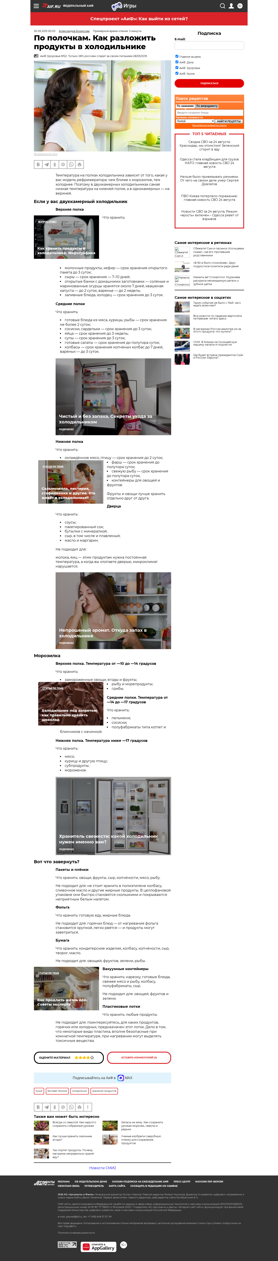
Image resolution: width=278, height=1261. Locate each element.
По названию (185, 105)
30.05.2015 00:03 (44, 31)
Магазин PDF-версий (209, 1181)
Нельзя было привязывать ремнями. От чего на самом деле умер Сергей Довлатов (209, 180)
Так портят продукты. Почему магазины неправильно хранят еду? (73, 1154)
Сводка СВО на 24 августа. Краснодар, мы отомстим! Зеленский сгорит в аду (209, 145)
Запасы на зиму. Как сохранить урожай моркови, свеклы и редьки (142, 1126)
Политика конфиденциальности (76, 1232)
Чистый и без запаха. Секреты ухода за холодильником (105, 419)
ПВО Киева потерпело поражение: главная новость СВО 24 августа (209, 198)
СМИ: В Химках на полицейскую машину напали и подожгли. (215, 343)
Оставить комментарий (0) (139, 1057)
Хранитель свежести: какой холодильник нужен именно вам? (108, 839)
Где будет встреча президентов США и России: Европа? (218, 356)
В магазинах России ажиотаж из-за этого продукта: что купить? (217, 330)
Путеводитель (94, 1186)
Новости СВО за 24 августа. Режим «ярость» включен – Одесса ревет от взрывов (209, 215)
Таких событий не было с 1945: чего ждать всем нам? (217, 304)
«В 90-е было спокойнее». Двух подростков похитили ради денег (216, 264)
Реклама (64, 1181)
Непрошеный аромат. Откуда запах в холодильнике (103, 633)
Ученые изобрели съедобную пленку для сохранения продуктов (141, 1140)
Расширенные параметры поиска (209, 125)
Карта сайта (117, 1186)
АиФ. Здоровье (189, 68)
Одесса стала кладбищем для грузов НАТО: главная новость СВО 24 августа (209, 163)
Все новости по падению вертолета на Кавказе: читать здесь (217, 317)
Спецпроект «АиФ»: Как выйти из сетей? (139, 18)
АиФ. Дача (186, 62)
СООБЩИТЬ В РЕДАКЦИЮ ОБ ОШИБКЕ (154, 1186)
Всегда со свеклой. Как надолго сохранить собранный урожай (74, 1124)
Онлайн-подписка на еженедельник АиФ (140, 1181)
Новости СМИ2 (102, 1168)
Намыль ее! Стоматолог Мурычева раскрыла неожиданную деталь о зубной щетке (216, 280)
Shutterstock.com (46, 154)
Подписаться (209, 83)
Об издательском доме (91, 1181)
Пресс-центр (182, 1181)
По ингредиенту (206, 105)
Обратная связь (68, 1186)
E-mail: (180, 39)
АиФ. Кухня (187, 73)
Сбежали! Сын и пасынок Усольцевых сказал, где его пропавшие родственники (218, 252)
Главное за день (190, 56)
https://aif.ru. (70, 1226)
